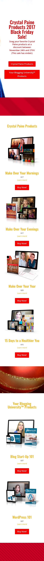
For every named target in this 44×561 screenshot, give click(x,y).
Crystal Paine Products (22, 63)
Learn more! (22, 180)
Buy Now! (22, 187)
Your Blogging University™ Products (22, 74)
